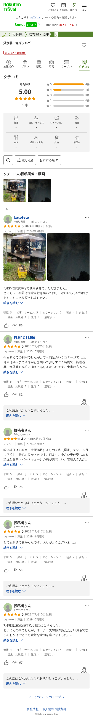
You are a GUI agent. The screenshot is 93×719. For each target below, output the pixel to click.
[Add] (84, 45)
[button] (14, 190)
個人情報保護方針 (54, 709)
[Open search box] (8, 160)
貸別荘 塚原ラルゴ (17, 43)
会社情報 (33, 709)
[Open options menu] (87, 217)
